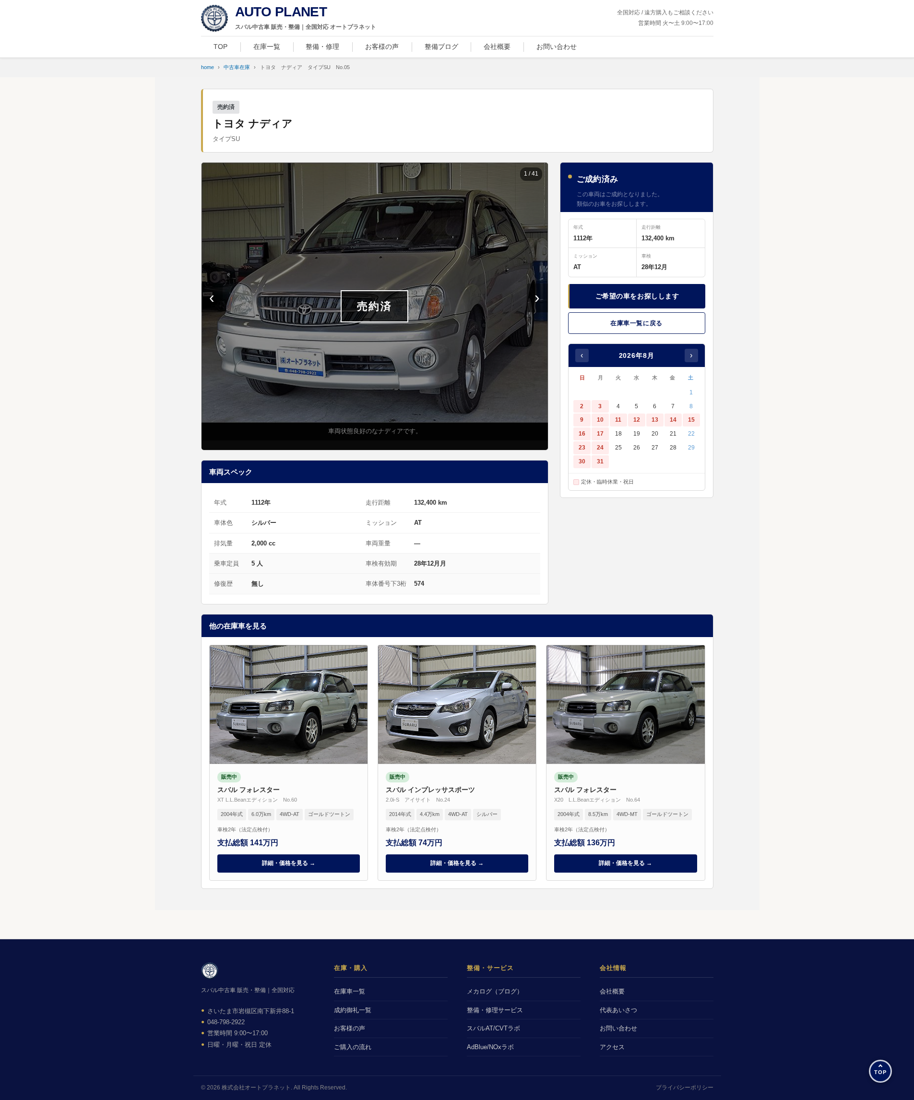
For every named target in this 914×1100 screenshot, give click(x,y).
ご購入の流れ (352, 1047)
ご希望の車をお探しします (637, 296)
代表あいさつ (618, 1010)
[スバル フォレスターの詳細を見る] (289, 762)
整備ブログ (441, 46)
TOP (220, 46)
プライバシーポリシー (684, 1087)
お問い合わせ (556, 46)
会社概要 (497, 46)
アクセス (612, 1047)
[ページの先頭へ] (880, 1071)
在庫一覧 (266, 46)
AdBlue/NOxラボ (490, 1047)
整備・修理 (322, 46)
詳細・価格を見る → (288, 863)
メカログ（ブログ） (495, 991)
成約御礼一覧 (352, 1010)
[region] (375, 306)
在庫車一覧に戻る (636, 323)
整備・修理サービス (495, 1010)
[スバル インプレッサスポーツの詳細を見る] (457, 762)
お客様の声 (382, 46)
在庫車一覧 (349, 991)
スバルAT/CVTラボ (493, 1028)
